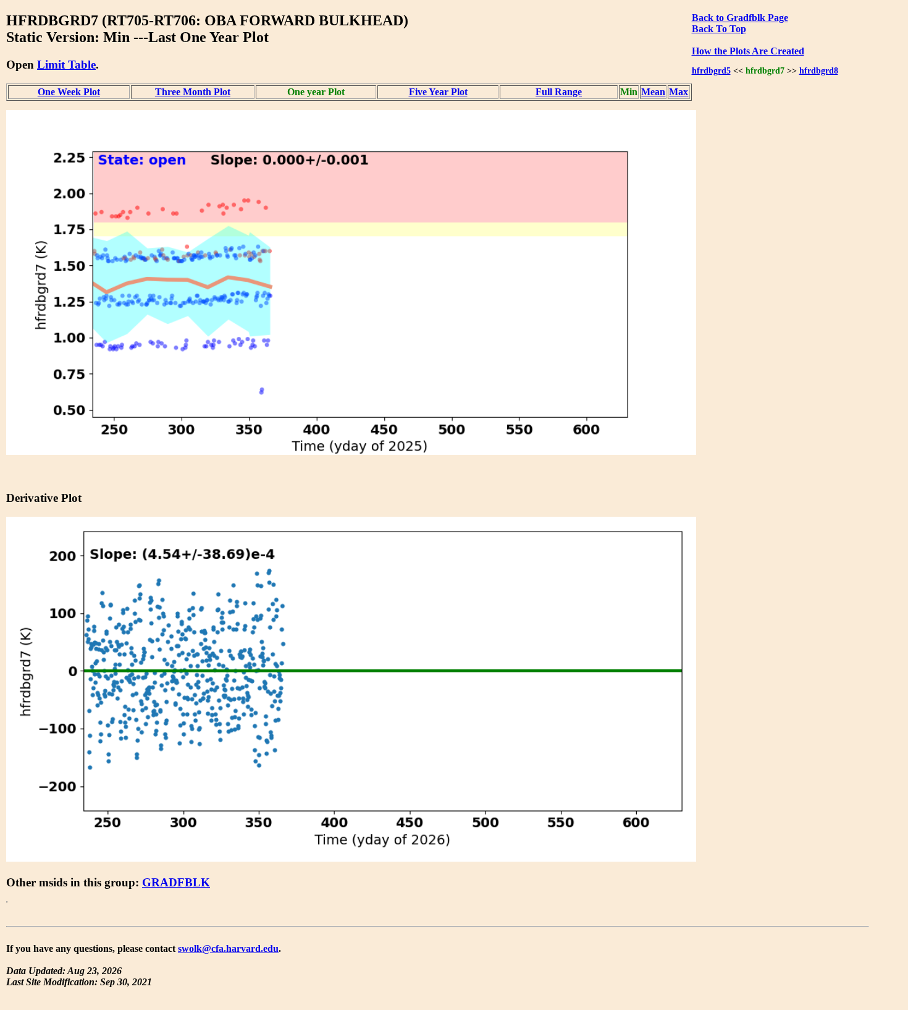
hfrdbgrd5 (711, 70)
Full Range (559, 92)
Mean (653, 92)
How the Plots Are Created (748, 51)
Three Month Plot (192, 92)
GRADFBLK (176, 882)
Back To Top (719, 28)
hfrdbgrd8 (818, 70)
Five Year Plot (438, 92)
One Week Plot (69, 92)
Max (678, 92)
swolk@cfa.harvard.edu (228, 948)
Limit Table (66, 64)
